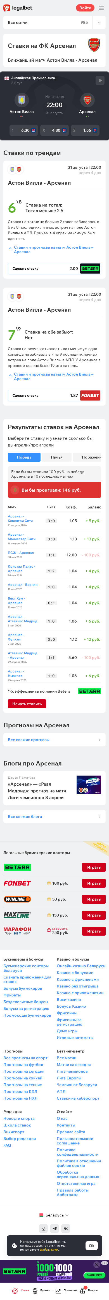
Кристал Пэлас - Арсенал (21, 568)
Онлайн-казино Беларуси (81, 965)
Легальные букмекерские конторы (36, 852)
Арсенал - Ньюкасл (16, 673)
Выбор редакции (19, 1138)
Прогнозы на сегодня (23, 1071)
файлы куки (49, 1249)
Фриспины (67, 1013)
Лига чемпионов (72, 1071)
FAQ (7, 1145)
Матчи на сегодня (74, 1064)
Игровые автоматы (75, 1037)
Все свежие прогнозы (28, 739)
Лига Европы (69, 1078)
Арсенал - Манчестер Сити (21, 536)
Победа (24, 457)
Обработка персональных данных (78, 1174)
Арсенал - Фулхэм (16, 637)
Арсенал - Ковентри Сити (20, 518)
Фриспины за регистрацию (69, 1022)
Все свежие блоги (25, 816)
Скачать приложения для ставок (27, 979)
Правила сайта (71, 1131)
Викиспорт (13, 1131)
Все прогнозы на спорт (25, 1057)
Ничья (57, 457)
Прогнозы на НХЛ (20, 1098)
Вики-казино (69, 999)
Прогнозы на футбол (23, 1064)
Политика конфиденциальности (77, 1152)
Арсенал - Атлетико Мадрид (22, 618)
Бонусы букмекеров (22, 988)
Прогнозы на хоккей (22, 1078)
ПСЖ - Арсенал (21, 552)
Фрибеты (12, 995)
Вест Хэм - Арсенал (16, 600)
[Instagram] (43, 1228)
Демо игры (67, 1030)
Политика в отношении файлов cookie (79, 1163)
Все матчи (66, 1057)
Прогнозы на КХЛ (20, 1091)
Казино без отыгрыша (78, 986)
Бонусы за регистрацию (26, 1008)
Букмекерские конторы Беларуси (26, 968)
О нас (62, 1118)
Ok (91, 1245)
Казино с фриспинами (78, 979)
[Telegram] (54, 1228)
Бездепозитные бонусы (25, 1001)
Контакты (66, 1125)
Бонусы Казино (71, 1006)
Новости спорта (19, 1118)
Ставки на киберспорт (78, 1098)
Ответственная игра (76, 1183)
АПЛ (61, 1091)
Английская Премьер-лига (33, 78)
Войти (85, 7)
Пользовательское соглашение (75, 1141)
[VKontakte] (65, 1228)
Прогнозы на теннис (22, 1084)
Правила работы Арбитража (73, 1192)
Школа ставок (17, 1125)
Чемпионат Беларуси (77, 1084)
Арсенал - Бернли (22, 584)
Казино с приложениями (80, 992)
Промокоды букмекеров (27, 1015)
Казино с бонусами (75, 972)
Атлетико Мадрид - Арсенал (22, 655)
